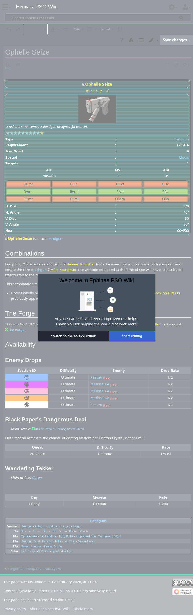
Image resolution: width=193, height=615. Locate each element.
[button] (73, 336)
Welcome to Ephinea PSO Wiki (96, 280)
